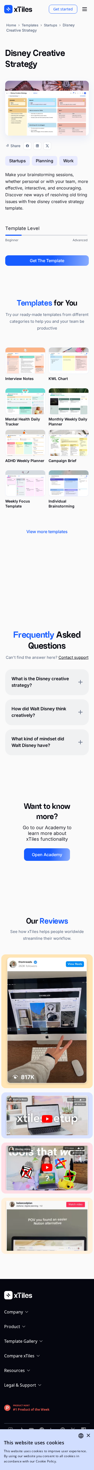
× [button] (88, 1436)
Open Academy (47, 854)
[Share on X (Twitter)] (47, 146)
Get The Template (47, 260)
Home (11, 25)
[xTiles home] (18, 9)
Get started (63, 9)
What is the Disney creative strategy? (40, 682)
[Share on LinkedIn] (37, 146)
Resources (14, 1370)
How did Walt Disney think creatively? (38, 712)
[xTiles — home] (47, 1295)
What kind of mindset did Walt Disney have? (37, 742)
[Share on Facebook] (27, 146)
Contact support (73, 657)
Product (12, 1326)
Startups (50, 25)
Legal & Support (20, 1385)
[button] (84, 9)
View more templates (47, 531)
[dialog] (47, 1449)
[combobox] (81, 1435)
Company (13, 1312)
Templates (30, 25)
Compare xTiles (19, 1356)
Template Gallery (20, 1341)
